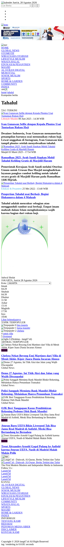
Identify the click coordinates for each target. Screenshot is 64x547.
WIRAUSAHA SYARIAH (14, 56)
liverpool (7, 336)
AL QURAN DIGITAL (13, 70)
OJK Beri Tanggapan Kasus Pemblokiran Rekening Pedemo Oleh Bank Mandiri (26, 409)
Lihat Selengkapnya (11, 319)
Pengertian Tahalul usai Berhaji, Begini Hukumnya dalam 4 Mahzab (25, 195)
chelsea (20, 330)
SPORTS (5, 78)
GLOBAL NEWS (10, 50)
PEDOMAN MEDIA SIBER (15, 526)
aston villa (8, 333)
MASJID (5, 67)
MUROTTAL (8, 72)
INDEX (5, 86)
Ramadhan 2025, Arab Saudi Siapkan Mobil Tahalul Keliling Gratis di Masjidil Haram (28, 159)
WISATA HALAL (10, 61)
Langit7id (6, 470)
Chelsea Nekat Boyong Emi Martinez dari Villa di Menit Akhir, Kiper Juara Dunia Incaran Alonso (31, 357)
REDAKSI (6, 523)
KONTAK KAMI (10, 532)
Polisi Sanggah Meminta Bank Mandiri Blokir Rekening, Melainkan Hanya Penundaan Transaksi (32, 392)
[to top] (5, 456)
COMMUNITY (9, 84)
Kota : (4, 283)
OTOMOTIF (7, 53)
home (4, 92)
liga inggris (22, 325)
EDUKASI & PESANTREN (15, 64)
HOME (5, 47)
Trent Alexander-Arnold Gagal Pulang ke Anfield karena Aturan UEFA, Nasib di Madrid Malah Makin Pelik (30, 449)
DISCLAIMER (9, 529)
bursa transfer (23, 328)
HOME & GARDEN (12, 81)
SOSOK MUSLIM (10, 75)
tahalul (10, 92)
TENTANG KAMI (11, 521)
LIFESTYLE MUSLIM (13, 59)
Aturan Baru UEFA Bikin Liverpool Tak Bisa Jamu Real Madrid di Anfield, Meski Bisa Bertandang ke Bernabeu (28, 429)
